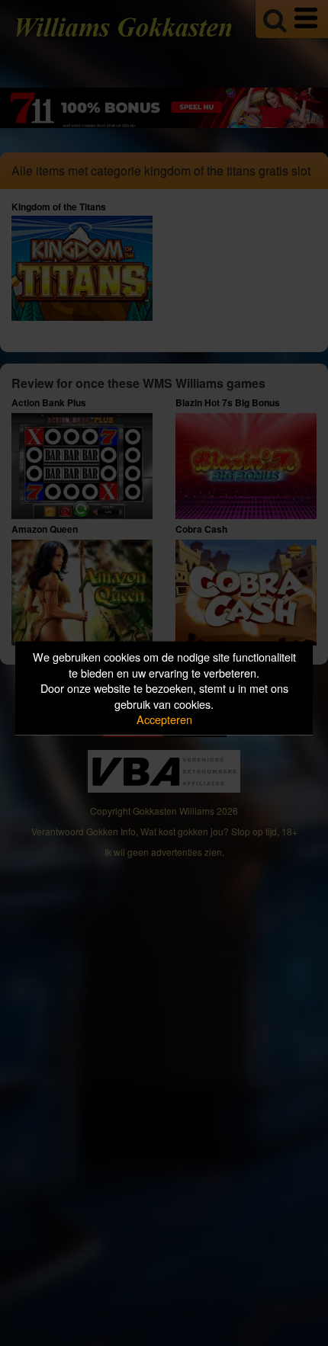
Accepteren (164, 719)
